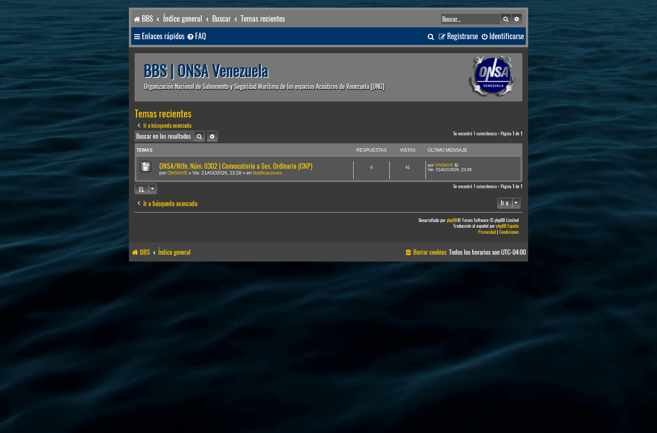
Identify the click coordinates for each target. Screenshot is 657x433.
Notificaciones (267, 173)
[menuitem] (196, 36)
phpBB (452, 220)
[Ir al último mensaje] (456, 165)
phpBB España (507, 226)
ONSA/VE (177, 173)
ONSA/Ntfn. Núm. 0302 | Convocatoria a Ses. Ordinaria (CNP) (236, 166)
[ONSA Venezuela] (475, 77)
